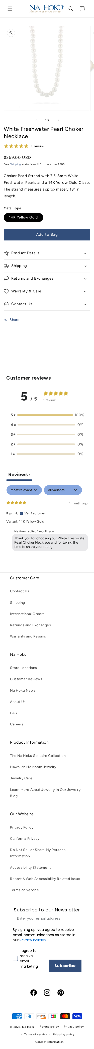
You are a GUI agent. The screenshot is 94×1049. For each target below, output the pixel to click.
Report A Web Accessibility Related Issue (45, 879)
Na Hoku (28, 1027)
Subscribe (64, 966)
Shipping (15, 164)
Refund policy (49, 1026)
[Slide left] (36, 120)
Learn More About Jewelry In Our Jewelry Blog (45, 793)
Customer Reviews (26, 679)
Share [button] (15, 320)
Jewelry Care (21, 778)
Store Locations (23, 668)
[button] (10, 8)
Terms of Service (24, 890)
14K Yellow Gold (23, 217)
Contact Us (19, 591)
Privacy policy (74, 1026)
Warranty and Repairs (28, 636)
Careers (17, 724)
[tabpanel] (47, 519)
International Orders (27, 614)
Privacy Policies (33, 940)
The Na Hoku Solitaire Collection (38, 756)
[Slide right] (58, 120)
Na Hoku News (23, 690)
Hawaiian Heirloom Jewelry (33, 767)
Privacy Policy (21, 827)
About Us (18, 702)
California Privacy (25, 839)
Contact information (49, 1042)
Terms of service (35, 1034)
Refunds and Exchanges (30, 625)
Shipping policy (63, 1034)
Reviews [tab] (19, 474)
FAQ (14, 713)
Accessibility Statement (30, 867)
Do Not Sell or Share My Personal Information (38, 853)
